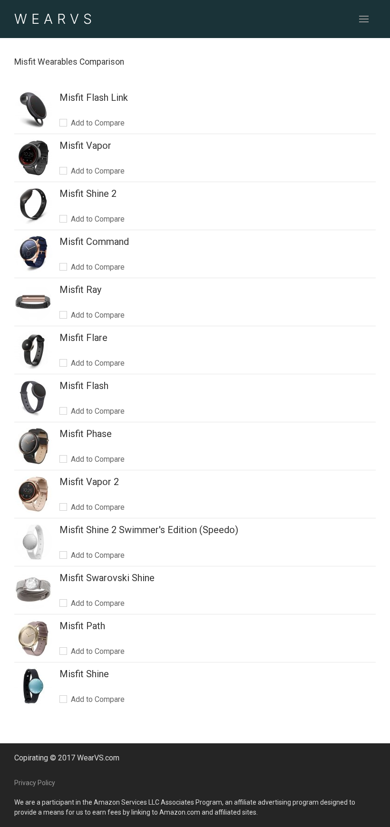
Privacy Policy (34, 783)
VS (55, 18)
